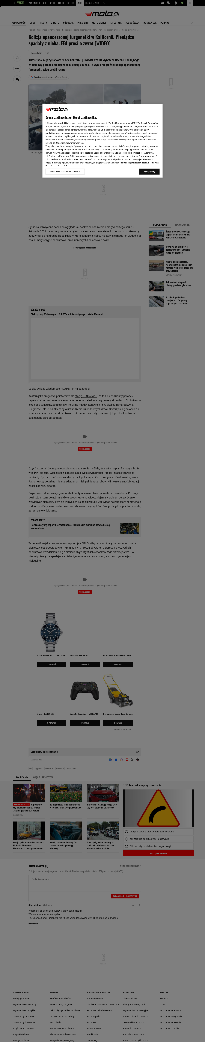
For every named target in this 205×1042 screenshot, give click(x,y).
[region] (102, 141)
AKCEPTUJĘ (149, 171)
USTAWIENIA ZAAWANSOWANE (65, 171)
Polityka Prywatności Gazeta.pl (134, 163)
